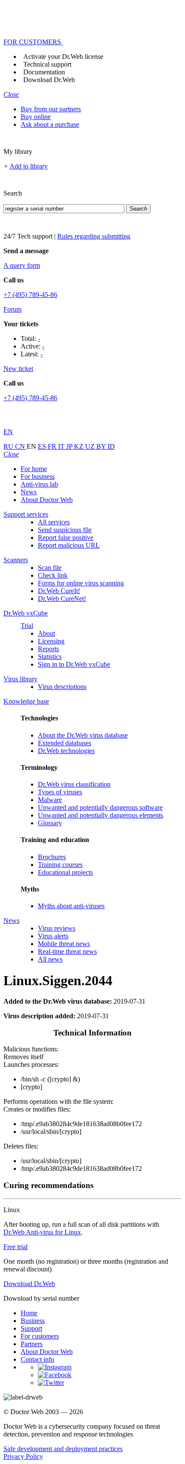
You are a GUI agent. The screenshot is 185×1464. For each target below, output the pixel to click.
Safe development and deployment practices (63, 1448)
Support (31, 1328)
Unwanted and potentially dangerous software (100, 807)
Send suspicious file (65, 529)
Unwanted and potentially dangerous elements (100, 815)
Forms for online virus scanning (81, 583)
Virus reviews (56, 928)
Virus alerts (53, 936)
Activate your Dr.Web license (63, 56)
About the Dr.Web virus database (83, 735)
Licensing (51, 641)
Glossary (50, 823)
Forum (12, 309)
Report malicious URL (69, 545)
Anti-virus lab (39, 484)
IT (62, 446)
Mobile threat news (64, 943)
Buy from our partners (51, 109)
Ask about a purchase (50, 124)
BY (102, 446)
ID (111, 446)
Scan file (50, 567)
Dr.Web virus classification (74, 784)
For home (34, 468)
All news (50, 959)
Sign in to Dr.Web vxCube (74, 664)
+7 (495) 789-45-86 (30, 294)
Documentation (44, 72)
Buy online (36, 116)
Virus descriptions (62, 686)
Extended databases (64, 743)
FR (53, 446)
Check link (53, 575)
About (46, 633)
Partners (32, 1344)
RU (9, 446)
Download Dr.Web (49, 79)
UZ (90, 446)
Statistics (50, 656)
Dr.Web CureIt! (59, 590)
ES (43, 446)
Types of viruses (60, 792)
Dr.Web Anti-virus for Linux (42, 1232)
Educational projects (65, 872)
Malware (50, 799)
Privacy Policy (23, 1456)
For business (38, 476)
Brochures (52, 857)
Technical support (47, 64)
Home (29, 1313)
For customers (40, 1336)
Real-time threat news (67, 951)
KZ (79, 446)
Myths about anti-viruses (71, 906)
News (29, 492)
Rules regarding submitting (93, 236)
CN (21, 446)
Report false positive (65, 537)
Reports (48, 648)
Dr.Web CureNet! (62, 598)
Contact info (37, 1359)
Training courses (60, 864)
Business (33, 1320)
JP (70, 446)
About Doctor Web (47, 499)
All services (54, 522)
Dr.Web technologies (66, 750)
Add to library (28, 166)
